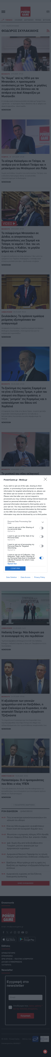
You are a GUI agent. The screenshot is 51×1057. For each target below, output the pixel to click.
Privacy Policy (39, 577)
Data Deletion (11, 577)
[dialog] (25, 528)
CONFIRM (15, 568)
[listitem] (25, 522)
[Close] (46, 480)
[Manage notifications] (45, 1052)
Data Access (25, 577)
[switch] (41, 528)
